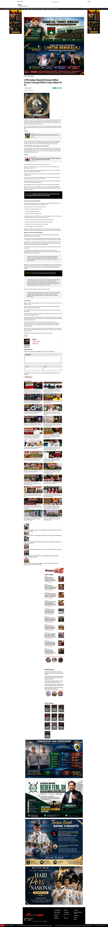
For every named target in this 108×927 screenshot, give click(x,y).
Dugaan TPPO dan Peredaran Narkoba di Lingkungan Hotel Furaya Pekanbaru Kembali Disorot (50, 579)
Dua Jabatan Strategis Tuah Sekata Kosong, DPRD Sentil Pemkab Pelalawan (49, 611)
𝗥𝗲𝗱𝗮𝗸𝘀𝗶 (56, 916)
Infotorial (56, 8)
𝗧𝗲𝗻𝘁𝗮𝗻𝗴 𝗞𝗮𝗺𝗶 (57, 910)
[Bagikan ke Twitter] (57, 88)
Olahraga (47, 8)
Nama (26, 366)
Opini (49, 8)
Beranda (5, 8)
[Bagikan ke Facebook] (55, 88)
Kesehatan (31, 8)
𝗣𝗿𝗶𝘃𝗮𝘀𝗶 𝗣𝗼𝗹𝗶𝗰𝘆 (57, 912)
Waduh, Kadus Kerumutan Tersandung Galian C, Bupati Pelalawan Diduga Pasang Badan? (50, 603)
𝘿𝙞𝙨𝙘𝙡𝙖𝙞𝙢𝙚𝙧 (76, 915)
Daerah (10, 8)
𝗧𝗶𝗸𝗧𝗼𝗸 (65, 910)
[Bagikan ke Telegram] (61, 88)
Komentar (28, 354)
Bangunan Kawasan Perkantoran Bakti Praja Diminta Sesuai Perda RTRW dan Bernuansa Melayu (50, 627)
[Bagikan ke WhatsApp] (59, 88)
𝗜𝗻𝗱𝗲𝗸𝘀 (75, 917)
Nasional (13, 8)
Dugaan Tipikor (31, 76)
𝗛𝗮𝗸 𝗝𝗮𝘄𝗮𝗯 (56, 918)
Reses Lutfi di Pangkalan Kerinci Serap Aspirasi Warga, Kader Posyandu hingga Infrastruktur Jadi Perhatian (50, 635)
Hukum (25, 8)
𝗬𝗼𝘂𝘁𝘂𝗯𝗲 (66, 918)
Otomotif (39, 8)
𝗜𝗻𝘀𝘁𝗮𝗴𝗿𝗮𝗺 (66, 912)
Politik (22, 8)
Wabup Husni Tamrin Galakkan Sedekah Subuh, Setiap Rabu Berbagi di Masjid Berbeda (50, 619)
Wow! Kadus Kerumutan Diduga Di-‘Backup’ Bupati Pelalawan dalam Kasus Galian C (50, 595)
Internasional (43, 8)
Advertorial (52, 8)
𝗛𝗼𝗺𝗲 (75, 919)
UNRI (26, 335)
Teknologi (35, 8)
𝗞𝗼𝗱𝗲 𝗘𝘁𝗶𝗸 (56, 914)
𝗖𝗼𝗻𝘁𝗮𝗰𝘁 (76, 910)
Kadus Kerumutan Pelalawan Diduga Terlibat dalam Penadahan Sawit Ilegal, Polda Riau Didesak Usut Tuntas (50, 587)
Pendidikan (28, 8)
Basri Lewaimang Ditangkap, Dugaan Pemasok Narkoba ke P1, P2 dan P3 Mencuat (50, 651)
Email (45, 366)
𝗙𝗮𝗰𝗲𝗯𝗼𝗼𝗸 (66, 914)
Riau (7, 8)
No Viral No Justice (17, 8)
